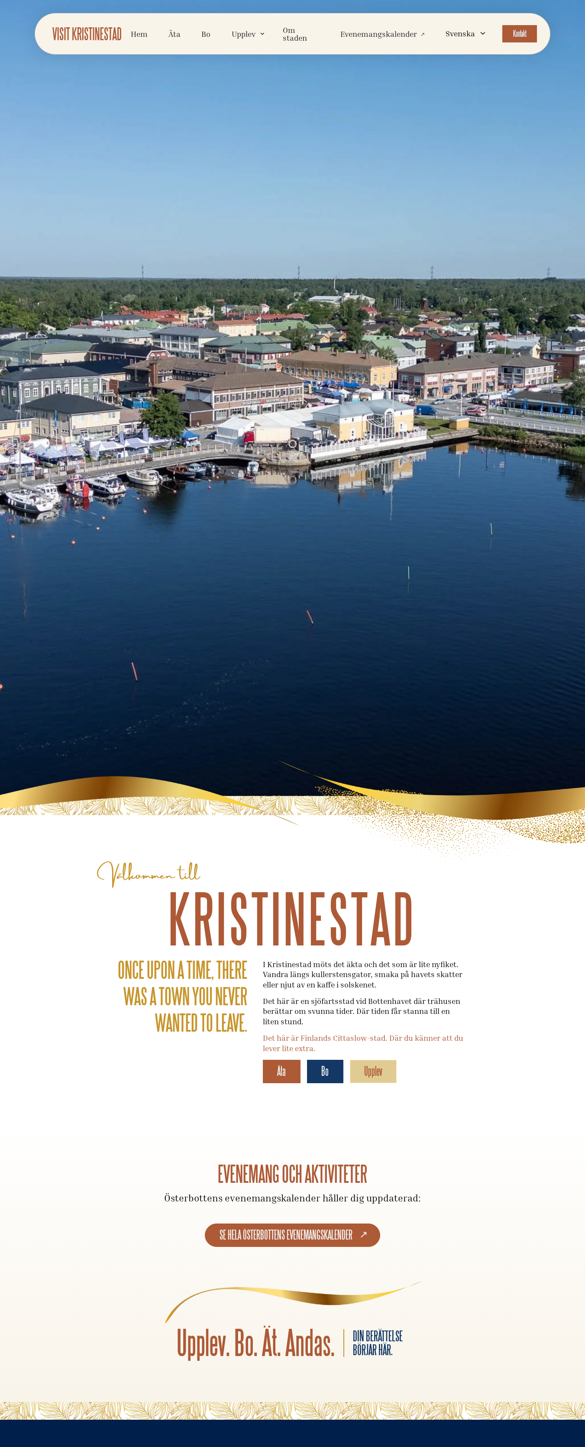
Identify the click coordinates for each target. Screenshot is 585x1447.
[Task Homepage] (86, 33)
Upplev (373, 1071)
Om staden (295, 33)
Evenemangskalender (378, 34)
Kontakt (520, 34)
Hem (139, 34)
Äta (174, 34)
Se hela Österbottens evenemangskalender (286, 1235)
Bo (205, 34)
